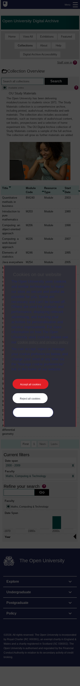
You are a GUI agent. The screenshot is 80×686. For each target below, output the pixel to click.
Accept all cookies (30, 384)
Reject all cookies (30, 398)
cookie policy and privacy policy (42, 342)
